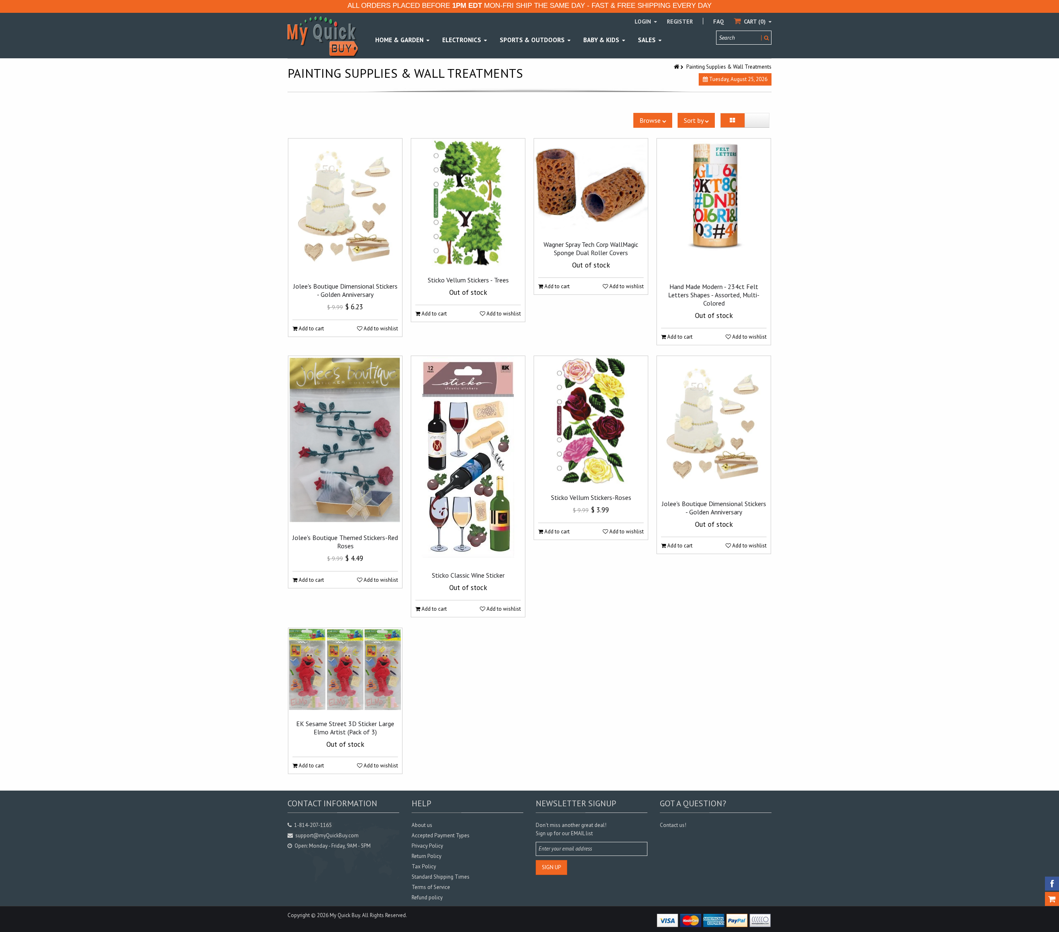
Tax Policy (424, 866)
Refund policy (427, 897)
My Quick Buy (345, 915)
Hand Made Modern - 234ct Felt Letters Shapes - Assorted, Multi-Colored (714, 294)
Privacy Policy (427, 845)
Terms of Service (431, 887)
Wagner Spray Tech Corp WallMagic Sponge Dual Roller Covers (591, 248)
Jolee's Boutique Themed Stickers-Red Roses (345, 541)
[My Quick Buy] (323, 36)
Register (680, 21)
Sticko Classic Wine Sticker (468, 575)
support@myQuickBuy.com (327, 835)
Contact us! (673, 825)
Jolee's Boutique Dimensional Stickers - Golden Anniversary (345, 290)
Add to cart (310, 328)
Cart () (754, 21)
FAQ (718, 21)
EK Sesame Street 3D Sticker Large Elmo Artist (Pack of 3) (345, 727)
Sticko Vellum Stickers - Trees (468, 280)
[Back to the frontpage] (677, 66)
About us (422, 825)
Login (644, 21)
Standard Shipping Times (441, 876)
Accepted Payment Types (441, 835)
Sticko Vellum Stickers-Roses (591, 497)
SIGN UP (551, 867)
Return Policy (426, 856)
